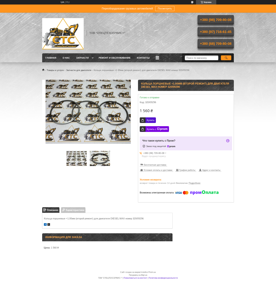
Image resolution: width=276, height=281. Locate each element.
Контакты (143, 58)
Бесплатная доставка (155, 164)
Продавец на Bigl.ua (138, 275)
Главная (50, 58)
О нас (66, 58)
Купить (150, 120)
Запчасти (82, 58)
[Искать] (226, 57)
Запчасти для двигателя (78, 70)
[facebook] (45, 225)
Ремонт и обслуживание (114, 58)
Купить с (151, 129)
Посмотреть (165, 8)
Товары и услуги (55, 70)
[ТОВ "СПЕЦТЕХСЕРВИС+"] (63, 33)
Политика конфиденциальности (163, 278)
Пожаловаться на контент (135, 278)
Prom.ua (152, 272)
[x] (48, 225)
